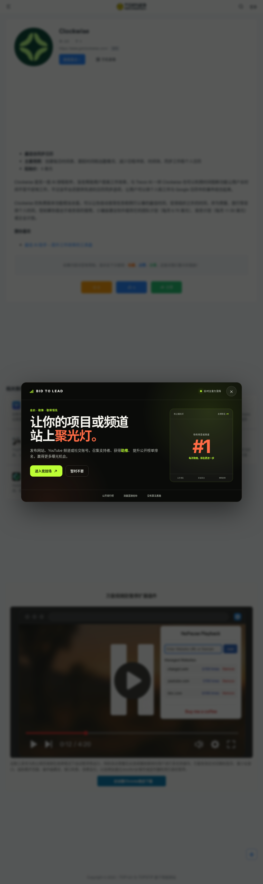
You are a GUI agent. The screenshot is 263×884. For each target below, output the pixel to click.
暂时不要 (77, 471)
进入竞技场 (43, 471)
